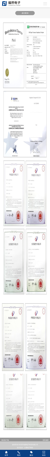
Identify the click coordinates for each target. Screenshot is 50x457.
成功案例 (25, 13)
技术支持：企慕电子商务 (25, 447)
